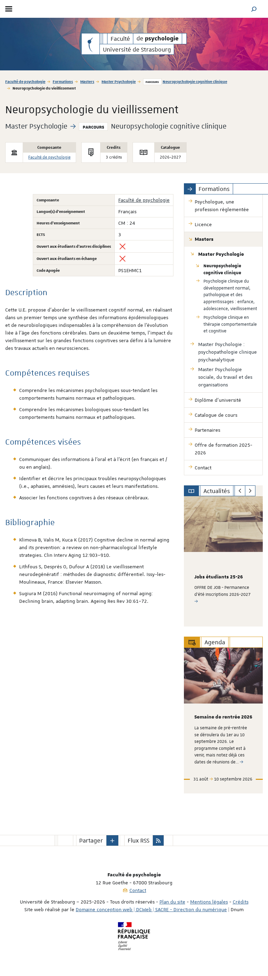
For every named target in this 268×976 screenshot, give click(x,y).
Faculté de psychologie (25, 81)
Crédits (240, 902)
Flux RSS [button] (138, 840)
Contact (137, 890)
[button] (254, 9)
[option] (223, 561)
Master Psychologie (119, 81)
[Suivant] (250, 491)
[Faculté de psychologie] (90, 44)
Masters (87, 81)
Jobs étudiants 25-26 (218, 577)
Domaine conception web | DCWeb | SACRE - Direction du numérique (151, 909)
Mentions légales (209, 902)
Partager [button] (91, 840)
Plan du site (172, 902)
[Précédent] (239, 491)
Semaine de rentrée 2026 (223, 717)
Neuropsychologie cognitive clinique (195, 81)
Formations (63, 81)
